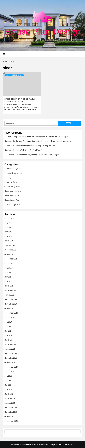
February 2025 (10, 290)
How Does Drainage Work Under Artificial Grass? (23, 150)
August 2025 (9, 263)
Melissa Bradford (14, 104)
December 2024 (10, 299)
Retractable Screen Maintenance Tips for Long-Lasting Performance (31, 145)
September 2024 (11, 313)
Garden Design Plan (12, 186)
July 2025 (8, 268)
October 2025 (9, 254)
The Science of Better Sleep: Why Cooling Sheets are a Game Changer (31, 154)
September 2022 (11, 421)
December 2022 (10, 407)
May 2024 (8, 331)
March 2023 (8, 394)
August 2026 (9, 218)
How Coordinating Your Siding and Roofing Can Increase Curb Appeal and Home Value (38, 141)
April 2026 (8, 236)
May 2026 (8, 232)
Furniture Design (11, 182)
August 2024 (9, 317)
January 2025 (9, 295)
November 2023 (10, 358)
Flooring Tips (9, 177)
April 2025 (8, 281)
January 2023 (9, 403)
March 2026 (8, 241)
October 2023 (9, 362)
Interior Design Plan (12, 204)
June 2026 (8, 227)
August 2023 (9, 371)
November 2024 (10, 304)
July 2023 (8, 376)
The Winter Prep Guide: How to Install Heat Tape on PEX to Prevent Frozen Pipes (36, 136)
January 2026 (9, 245)
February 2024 (10, 344)
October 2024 (9, 308)
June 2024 (8, 326)
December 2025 (10, 250)
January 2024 (9, 349)
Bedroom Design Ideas (14, 75)
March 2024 (8, 340)
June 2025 (8, 272)
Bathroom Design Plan (13, 168)
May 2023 (8, 385)
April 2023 (8, 389)
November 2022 (10, 412)
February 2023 (10, 398)
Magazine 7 (58, 444)
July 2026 (8, 223)
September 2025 (11, 259)
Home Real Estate (11, 195)
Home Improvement (12, 191)
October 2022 (9, 416)
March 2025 (8, 286)
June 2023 (8, 380)
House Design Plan (11, 200)
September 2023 (11, 367)
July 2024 (8, 322)
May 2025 (8, 277)
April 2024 (8, 335)
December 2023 (10, 353)
